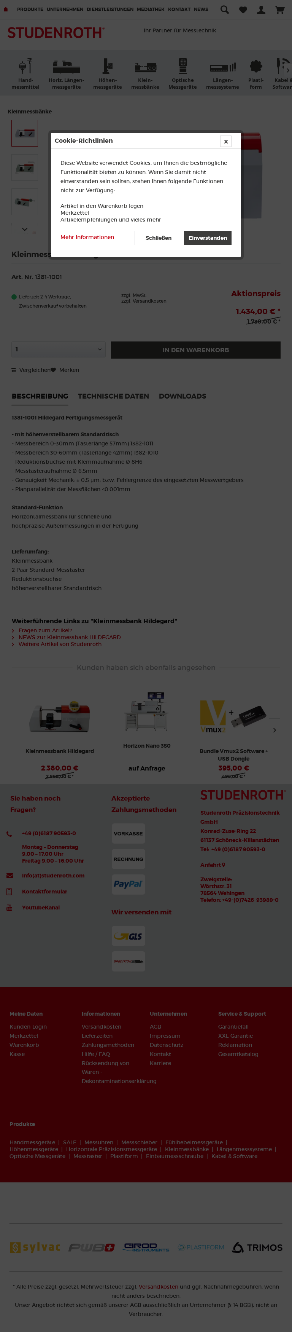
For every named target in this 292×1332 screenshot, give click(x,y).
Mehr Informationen (87, 237)
